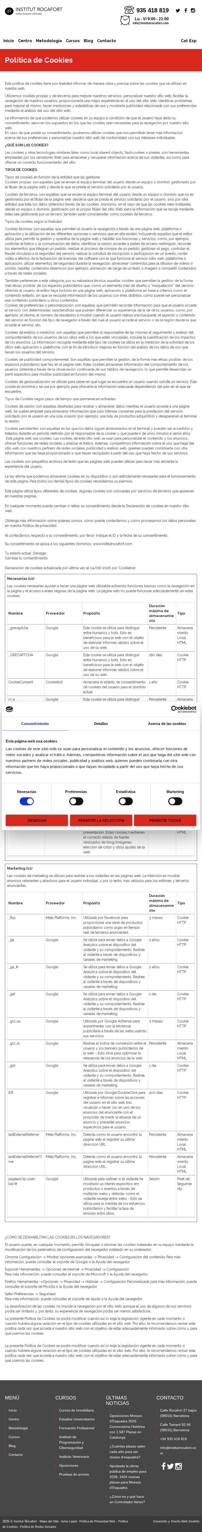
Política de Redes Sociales (38, 1527)
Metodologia (49, 40)
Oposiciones (68, 1465)
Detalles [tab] (101, 723)
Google (52, 628)
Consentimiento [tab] (35, 723)
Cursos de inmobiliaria (76, 1410)
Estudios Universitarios (77, 1419)
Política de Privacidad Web (97, 1521)
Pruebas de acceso (74, 1474)
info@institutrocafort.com (151, 23)
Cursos (73, 40)
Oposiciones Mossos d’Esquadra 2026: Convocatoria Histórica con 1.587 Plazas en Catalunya (127, 1426)
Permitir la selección (101, 820)
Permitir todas (165, 820)
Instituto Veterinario (74, 1457)
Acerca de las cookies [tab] (167, 723)
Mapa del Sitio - (50, 1521)
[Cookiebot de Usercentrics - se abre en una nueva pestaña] (174, 709)
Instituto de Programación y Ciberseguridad (71, 1442)
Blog (88, 40)
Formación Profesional (76, 1428)
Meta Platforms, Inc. (61, 918)
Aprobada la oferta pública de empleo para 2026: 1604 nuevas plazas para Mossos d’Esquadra (128, 1477)
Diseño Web (179, 1521)
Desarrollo (160, 1521)
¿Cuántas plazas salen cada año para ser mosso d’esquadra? (127, 1451)
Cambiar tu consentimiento (26, 558)
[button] (177, 1495)
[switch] (76, 801)
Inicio (8, 40)
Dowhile (194, 1521)
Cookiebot (126, 568)
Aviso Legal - (70, 1521)
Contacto (106, 40)
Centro (25, 40)
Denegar (37, 820)
